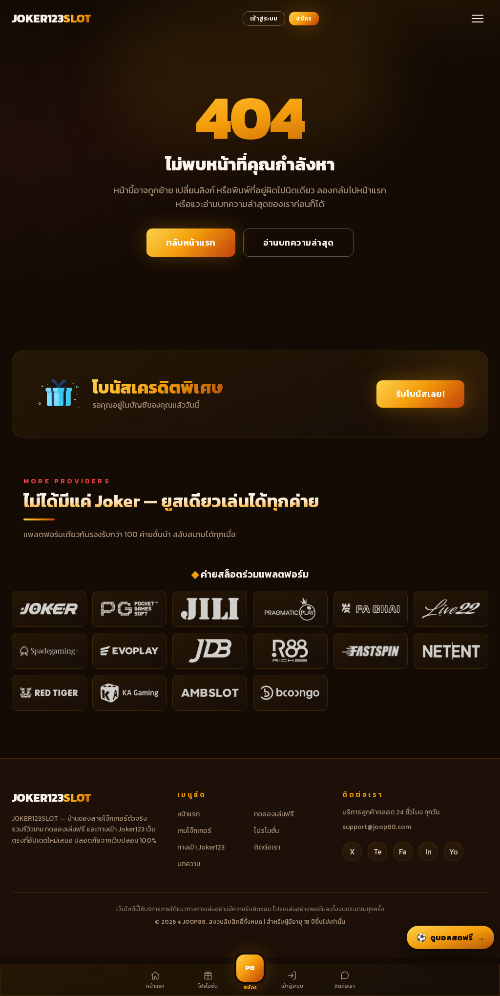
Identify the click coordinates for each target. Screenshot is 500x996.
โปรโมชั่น (266, 831)
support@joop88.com (376, 827)
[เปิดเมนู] (477, 18)
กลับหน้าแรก (191, 242)
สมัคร (304, 18)
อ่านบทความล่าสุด (298, 242)
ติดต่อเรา (267, 847)
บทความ (188, 864)
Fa (403, 851)
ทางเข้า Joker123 (201, 847)
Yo (453, 851)
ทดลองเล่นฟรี (274, 814)
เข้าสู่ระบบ (263, 18)
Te (378, 851)
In (428, 851)
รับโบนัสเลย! (420, 393)
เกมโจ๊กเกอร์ (194, 831)
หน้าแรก (188, 814)
